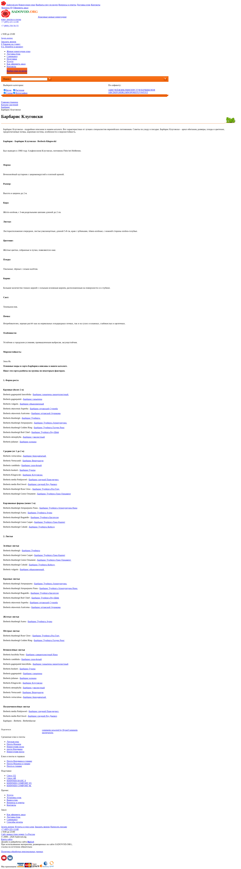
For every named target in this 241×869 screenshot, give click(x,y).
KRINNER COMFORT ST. (19, 783)
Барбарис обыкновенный (32, 404)
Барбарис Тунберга (31, 418)
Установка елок (14, 797)
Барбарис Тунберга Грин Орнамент (54, 494)
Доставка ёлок (13, 54)
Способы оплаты (15, 822)
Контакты (95, 5)
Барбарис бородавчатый (34, 456)
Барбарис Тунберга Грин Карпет (49, 522)
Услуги (10, 61)
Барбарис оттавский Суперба (44, 408)
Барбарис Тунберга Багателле (45, 517)
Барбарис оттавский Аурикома (46, 413)
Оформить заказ (20, 8)
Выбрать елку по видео (47, 5)
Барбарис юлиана (28, 442)
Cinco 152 (11, 775)
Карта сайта (6, 839)
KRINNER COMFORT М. (19, 785)
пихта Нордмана (14, 749)
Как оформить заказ (16, 64)
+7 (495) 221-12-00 (10, 22)
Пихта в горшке (14, 766)
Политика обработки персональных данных (22, 851)
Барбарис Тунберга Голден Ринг (49, 427)
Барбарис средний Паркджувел (44, 479)
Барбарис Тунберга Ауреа (40, 512)
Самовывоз (12, 56)
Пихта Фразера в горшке (18, 763)
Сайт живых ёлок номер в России (18, 834)
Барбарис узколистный (34, 437)
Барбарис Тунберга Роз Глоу (46, 489)
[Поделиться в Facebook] (14, 730)
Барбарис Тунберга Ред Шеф (45, 432)
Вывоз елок (12, 800)
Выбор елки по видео (17, 71)
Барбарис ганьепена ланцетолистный (51, 394)
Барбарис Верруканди (33, 460)
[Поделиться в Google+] (31, 730)
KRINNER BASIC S (16, 780)
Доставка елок (83, 5)
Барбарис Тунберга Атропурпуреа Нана (58, 508)
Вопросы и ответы (67, 5)
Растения (19, 90)
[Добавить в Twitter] (27, 730)
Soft (30, 842)
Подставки (12, 59)
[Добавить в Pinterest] (39, 730)
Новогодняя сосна (15, 746)
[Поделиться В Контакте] (18, 730)
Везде (8, 90)
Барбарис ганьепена (32, 399)
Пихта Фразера (14, 744)
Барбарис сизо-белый (31, 465)
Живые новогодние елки (18, 51)
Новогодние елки (26, 5)
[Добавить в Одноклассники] (22, 730)
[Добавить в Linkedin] (35, 730)
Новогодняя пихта (15, 751)
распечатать (47, 732)
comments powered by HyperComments (60, 730)
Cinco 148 (11, 778)
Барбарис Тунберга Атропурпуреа (50, 423)
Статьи (9, 93)
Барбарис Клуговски (32, 475)
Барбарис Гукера (27, 470)
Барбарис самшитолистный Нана (42, 654)
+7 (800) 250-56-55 (10, 26)
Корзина (7, 8)
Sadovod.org (12, 5)
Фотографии (21, 93)
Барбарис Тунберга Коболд (42, 527)
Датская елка (13, 741)
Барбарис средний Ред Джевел (42, 484)
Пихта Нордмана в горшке (19, 761)
